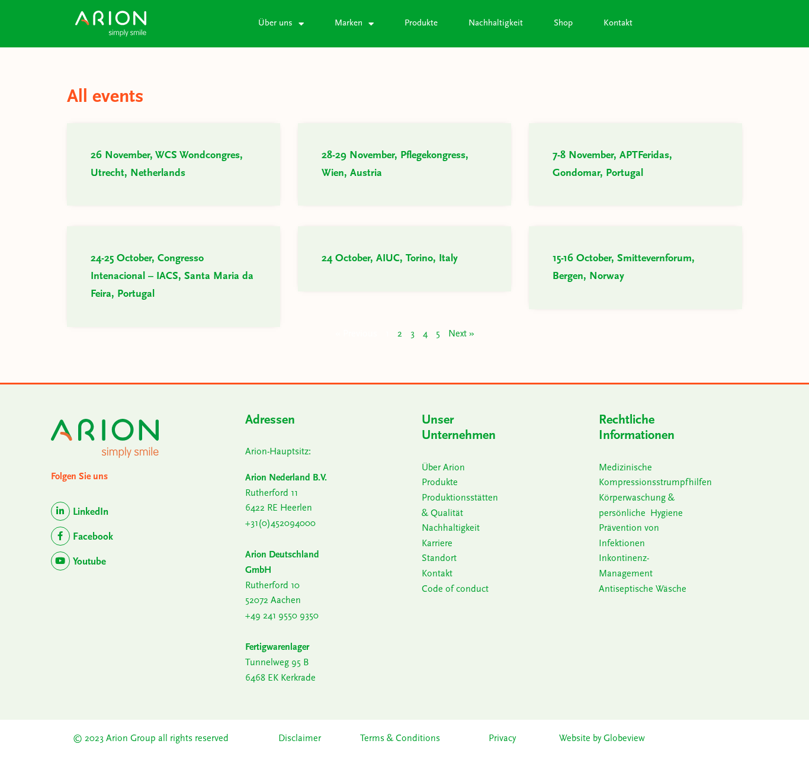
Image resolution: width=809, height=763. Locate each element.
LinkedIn (90, 512)
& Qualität (442, 513)
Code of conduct (455, 589)
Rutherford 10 (272, 586)
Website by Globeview (602, 738)
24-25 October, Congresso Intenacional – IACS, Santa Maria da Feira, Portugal (172, 277)
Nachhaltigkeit (495, 23)
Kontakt (618, 23)
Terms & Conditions (401, 738)
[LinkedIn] (60, 511)
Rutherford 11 (271, 493)
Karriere (437, 544)
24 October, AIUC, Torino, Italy (390, 259)
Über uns (275, 23)
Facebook (93, 537)
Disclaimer (299, 738)
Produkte (421, 23)
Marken (348, 23)
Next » (461, 334)
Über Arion (443, 468)
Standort (439, 558)
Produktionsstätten (460, 498)
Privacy (502, 738)
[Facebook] (60, 536)
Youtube (89, 562)
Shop (563, 23)
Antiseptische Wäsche (642, 589)
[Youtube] (60, 561)
